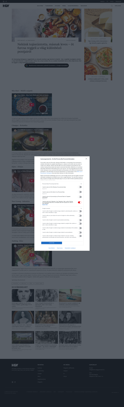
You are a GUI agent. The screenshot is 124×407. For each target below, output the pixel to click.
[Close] (86, 159)
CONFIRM (51, 242)
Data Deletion (52, 248)
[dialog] (62, 203)
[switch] (80, 187)
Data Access (60, 248)
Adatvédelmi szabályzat (70, 248)
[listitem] (62, 184)
